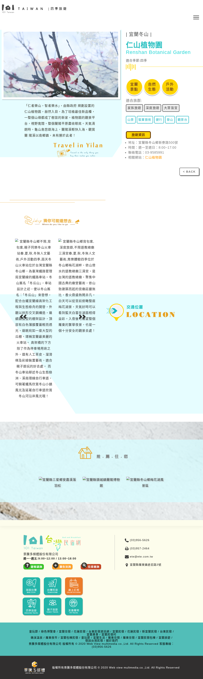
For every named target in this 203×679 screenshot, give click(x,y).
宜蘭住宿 (65, 631)
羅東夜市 (51, 637)
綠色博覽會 (48, 631)
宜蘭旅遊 (164, 637)
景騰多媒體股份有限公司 (45, 643)
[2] (61, 92)
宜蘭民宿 (118, 631)
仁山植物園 (153, 157)
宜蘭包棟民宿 (69, 637)
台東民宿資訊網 (99, 631)
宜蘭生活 (99, 637)
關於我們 (112, 640)
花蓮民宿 (80, 631)
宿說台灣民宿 (94, 640)
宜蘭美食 (93, 634)
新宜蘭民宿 (149, 631)
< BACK (189, 171)
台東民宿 (166, 631)
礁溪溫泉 (37, 637)
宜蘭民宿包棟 (147, 637)
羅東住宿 (114, 637)
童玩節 (33, 631)
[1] (57, 92)
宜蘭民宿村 (109, 634)
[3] (64, 92)
